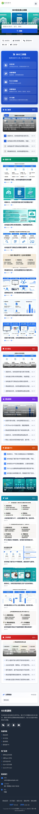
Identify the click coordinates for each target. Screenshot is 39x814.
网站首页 (5, 735)
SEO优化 (5, 738)
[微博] (8, 725)
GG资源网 (16, 808)
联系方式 (19, 801)
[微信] (3, 725)
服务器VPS (6, 744)
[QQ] (14, 725)
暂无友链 (6, 700)
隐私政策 (33, 801)
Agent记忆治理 (7, 764)
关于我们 (12, 801)
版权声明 (26, 801)
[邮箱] (19, 725)
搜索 (20, 31)
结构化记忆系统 (7, 755)
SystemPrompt (7, 768)
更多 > (34, 110)
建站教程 (5, 741)
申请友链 (33, 694)
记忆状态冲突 (7, 761)
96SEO (29, 808)
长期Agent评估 (7, 758)
